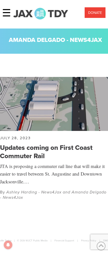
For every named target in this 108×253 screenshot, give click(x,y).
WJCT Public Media (36, 240)
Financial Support (64, 240)
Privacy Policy (88, 240)
